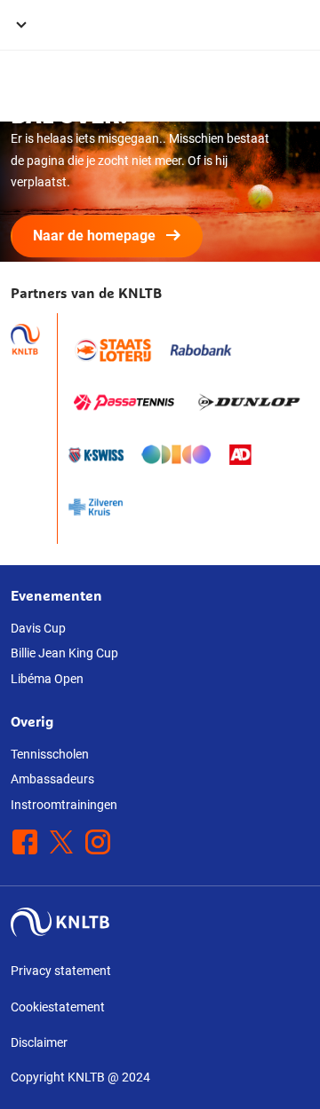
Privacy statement (61, 970)
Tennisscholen (50, 754)
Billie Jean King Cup (64, 653)
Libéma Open (47, 679)
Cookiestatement (58, 1007)
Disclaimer (39, 1042)
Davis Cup (38, 628)
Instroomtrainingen (64, 805)
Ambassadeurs (52, 779)
